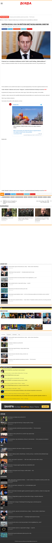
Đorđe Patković (7, 390)
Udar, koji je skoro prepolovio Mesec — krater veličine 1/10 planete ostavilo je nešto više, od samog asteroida (29, 299)
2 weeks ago (27, 393)
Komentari (15, 334)
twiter (45, 197)
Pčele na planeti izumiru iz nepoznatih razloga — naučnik (19, 283)
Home (2, 19)
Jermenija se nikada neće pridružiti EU (7, 218)
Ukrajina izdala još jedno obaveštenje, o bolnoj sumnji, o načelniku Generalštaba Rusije (28, 454)
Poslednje (3, 334)
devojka (12, 197)
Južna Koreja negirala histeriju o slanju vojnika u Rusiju (25, 218)
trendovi (40, 197)
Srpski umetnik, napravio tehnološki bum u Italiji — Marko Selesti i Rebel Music (23, 266)
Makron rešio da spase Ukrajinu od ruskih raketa (9, 388)
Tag (19, 334)
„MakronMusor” (6, 197)
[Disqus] (26, 246)
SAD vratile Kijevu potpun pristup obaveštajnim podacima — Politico (12, 398)
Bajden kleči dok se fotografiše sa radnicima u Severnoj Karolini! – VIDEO (10, 202)
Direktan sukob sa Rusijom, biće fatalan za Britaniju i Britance (11, 383)
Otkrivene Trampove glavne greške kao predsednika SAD (10, 378)
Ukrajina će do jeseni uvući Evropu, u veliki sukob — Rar (21, 470)
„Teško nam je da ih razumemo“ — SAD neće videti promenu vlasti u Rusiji (25, 459)
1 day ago (23, 383)
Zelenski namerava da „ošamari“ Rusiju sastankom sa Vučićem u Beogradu (13, 393)
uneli (49, 197)
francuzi (30, 197)
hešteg (35, 197)
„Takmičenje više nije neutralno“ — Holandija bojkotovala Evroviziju (21, 272)
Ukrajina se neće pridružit (14, 16)
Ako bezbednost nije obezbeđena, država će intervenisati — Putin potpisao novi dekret (28, 439)
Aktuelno (6, 19)
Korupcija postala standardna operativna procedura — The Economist (42, 219)
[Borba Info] (26, 3)
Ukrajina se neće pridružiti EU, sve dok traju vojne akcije (21, 433)
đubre (25, 197)
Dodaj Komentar (17, 26)
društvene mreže (19, 197)
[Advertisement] (26, 10)
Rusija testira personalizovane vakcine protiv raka (17, 288)
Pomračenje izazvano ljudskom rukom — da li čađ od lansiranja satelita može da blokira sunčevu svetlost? (28, 294)
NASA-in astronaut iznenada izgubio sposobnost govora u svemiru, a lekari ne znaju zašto (29, 490)
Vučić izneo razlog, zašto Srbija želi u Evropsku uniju (42, 201)
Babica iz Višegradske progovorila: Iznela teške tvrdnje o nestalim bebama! (25, 496)
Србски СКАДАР (7, 370)
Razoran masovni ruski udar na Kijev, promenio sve (18, 353)
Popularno (9, 334)
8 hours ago (25, 373)
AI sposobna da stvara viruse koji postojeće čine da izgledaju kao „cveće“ (22, 277)
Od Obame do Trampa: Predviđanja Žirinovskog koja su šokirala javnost (24, 502)
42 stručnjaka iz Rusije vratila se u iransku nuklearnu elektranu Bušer (12, 373)
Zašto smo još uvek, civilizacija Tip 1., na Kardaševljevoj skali (22, 485)
